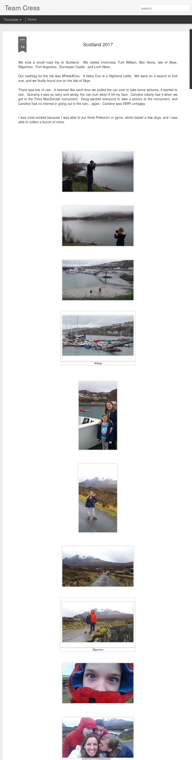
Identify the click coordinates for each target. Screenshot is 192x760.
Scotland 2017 (98, 44)
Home (32, 19)
